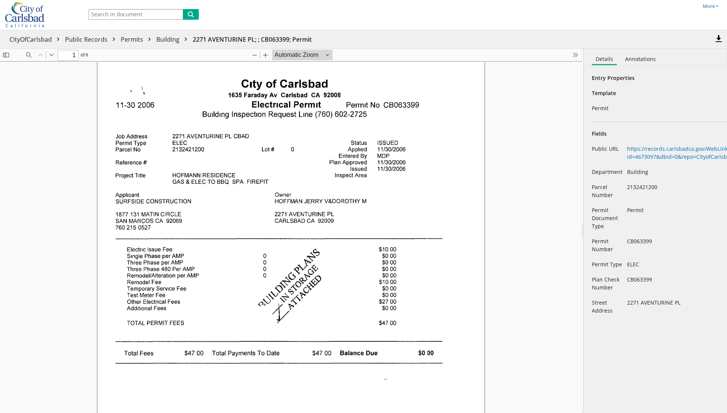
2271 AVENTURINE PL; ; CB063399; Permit (252, 39)
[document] (655, 231)
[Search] (191, 14)
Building (168, 39)
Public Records (87, 39)
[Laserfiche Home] (40, 15)
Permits (133, 39)
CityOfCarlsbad (31, 39)
